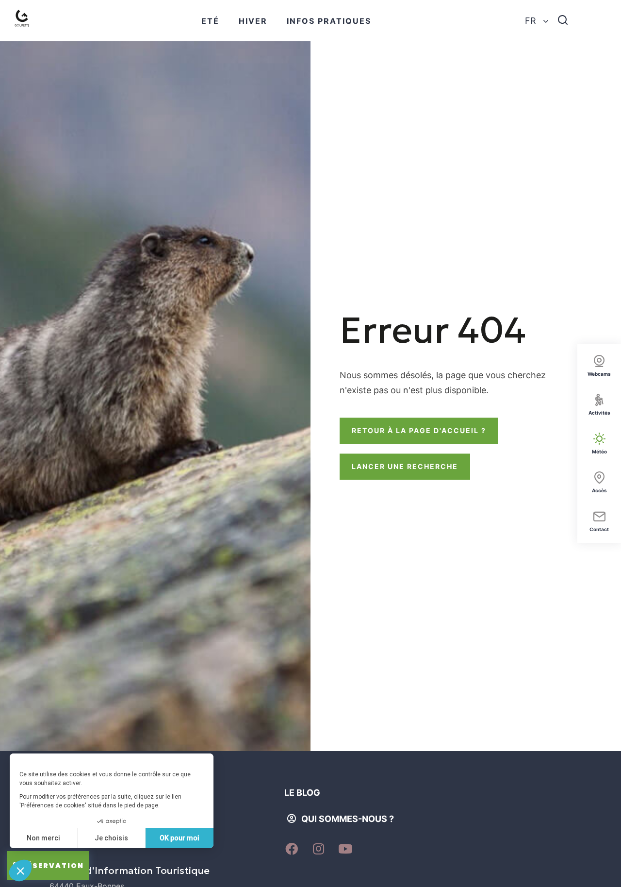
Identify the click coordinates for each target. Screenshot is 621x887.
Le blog (302, 792)
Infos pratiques (329, 21)
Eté (210, 21)
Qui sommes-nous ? (347, 819)
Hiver (253, 21)
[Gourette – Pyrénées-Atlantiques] (24, 21)
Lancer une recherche (405, 466)
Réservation (53, 865)
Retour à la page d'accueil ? (419, 430)
